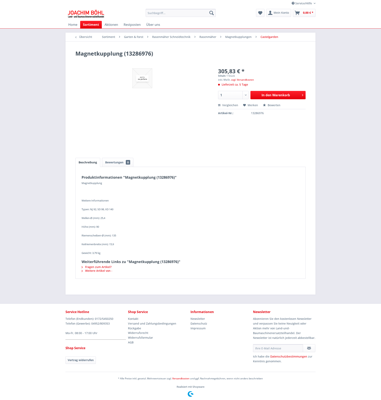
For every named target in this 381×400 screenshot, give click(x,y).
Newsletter (197, 319)
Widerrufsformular (140, 337)
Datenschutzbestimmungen (288, 356)
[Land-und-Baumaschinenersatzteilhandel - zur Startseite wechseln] (85, 14)
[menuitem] (181, 13)
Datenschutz (198, 323)
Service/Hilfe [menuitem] (303, 3)
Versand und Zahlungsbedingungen (152, 323)
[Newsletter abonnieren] (309, 348)
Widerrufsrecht (138, 333)
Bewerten (273, 105)
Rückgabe (134, 328)
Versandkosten (181, 378)
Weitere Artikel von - (98, 271)
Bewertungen (117, 162)
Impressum (198, 328)
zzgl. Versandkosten (242, 79)
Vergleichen (229, 105)
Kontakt (133, 319)
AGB (131, 342)
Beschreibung (88, 162)
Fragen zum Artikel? (98, 267)
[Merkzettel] (260, 13)
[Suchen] (211, 13)
